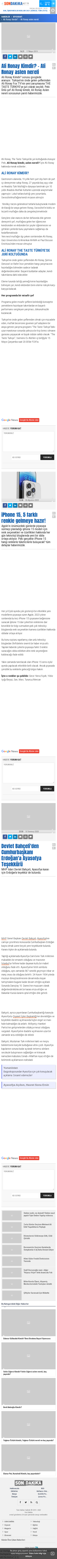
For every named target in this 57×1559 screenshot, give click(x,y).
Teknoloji (36, 1522)
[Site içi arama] (37, 1502)
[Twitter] (10, 56)
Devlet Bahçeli (29, 938)
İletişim (14, 1497)
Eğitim (35, 1525)
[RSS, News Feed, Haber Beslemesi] (31, 1502)
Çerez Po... (42, 1497)
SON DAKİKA (9, 1522)
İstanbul (5, 963)
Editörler (14, 1491)
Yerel (35, 1532)
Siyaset (7, 1525)
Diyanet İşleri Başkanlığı (25, 1016)
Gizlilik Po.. (42, 1494)
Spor (6, 1532)
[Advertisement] (28, 127)
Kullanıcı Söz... (43, 1491)
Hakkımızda (14, 1488)
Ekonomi (7, 1535)
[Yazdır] (25, 56)
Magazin (7, 1528)
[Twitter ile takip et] (25, 1502)
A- (54, 68)
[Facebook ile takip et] (20, 1502)
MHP (4, 938)
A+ (53, 64)
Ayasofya (41, 938)
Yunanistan (10, 1067)
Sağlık (35, 1528)
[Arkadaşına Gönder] (20, 56)
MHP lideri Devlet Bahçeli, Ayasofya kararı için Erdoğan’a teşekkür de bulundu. (25, 871)
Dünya (35, 1535)
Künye (14, 1494)
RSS (42, 1488)
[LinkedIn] (15, 56)
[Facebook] (5, 56)
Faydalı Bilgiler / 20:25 (25, 9)
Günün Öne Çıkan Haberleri (13, 1540)
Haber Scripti (29, 1547)
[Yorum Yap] (30, 56)
